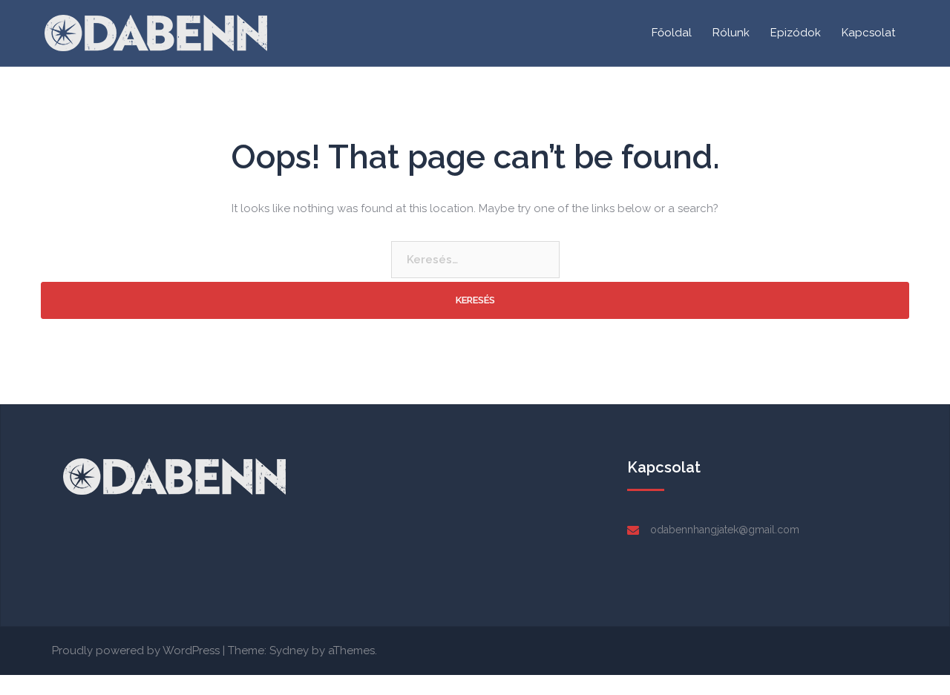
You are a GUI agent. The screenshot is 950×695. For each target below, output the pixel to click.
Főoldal (672, 32)
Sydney (289, 650)
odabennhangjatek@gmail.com (724, 530)
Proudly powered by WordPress (136, 650)
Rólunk (731, 32)
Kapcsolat (868, 32)
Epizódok (795, 32)
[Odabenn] (156, 32)
